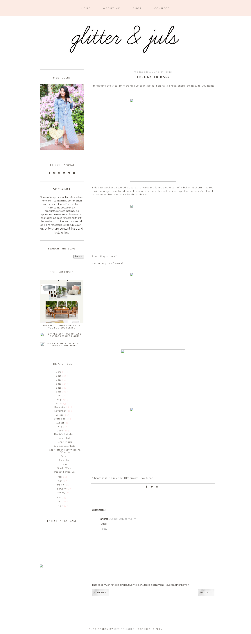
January (61, 493)
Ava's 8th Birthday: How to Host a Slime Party (65, 344)
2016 (59, 388)
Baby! (64, 456)
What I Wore (64, 468)
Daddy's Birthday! (64, 434)
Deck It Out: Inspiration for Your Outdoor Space (61, 326)
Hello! (64, 464)
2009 (59, 505)
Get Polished (125, 629)
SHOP (137, 8)
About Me (111, 8)
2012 (59, 403)
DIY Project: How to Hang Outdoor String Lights (65, 335)
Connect (162, 8)
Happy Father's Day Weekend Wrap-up (64, 451)
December (60, 407)
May (60, 477)
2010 (59, 501)
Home (86, 8)
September (60, 419)
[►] (55, 400)
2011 (59, 498)
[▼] (55, 403)
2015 (59, 392)
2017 (59, 384)
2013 (59, 400)
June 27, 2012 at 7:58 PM (123, 518)
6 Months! (64, 460)
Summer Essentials (64, 446)
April (61, 481)
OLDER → (206, 592)
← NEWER (100, 592)
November (60, 411)
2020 (59, 372)
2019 (59, 376)
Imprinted (64, 438)
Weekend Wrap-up (64, 472)
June (60, 431)
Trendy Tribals (64, 442)
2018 (59, 380)
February (61, 489)
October (60, 415)
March (61, 485)
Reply (104, 528)
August (60, 423)
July (60, 427)
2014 (59, 395)
